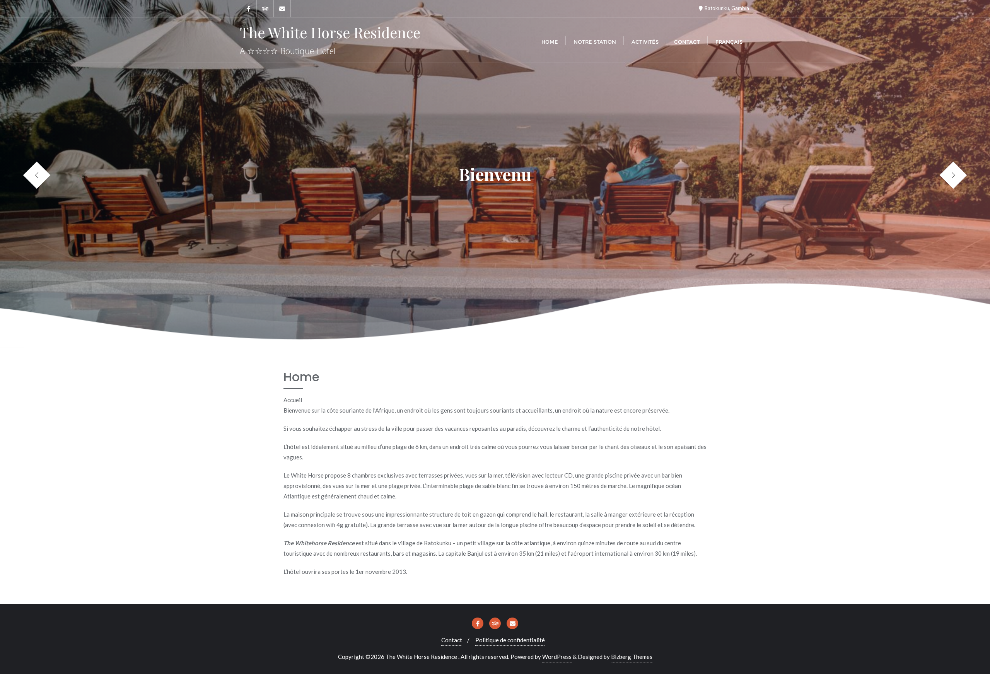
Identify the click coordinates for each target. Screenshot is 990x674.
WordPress (557, 656)
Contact (451, 639)
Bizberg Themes (631, 656)
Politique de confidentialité (510, 639)
